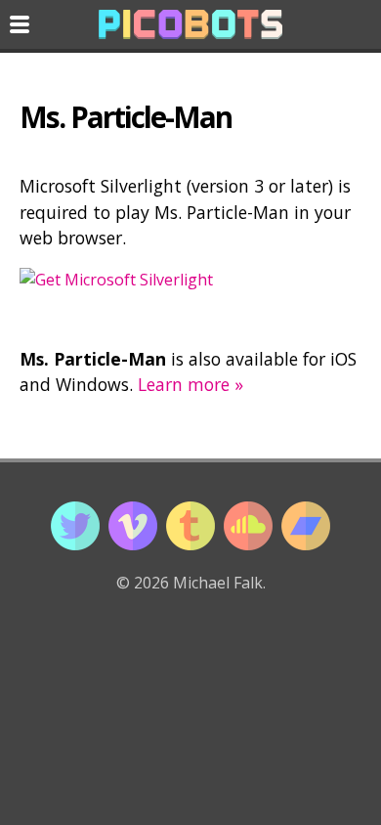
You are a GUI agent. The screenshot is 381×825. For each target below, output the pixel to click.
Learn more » (190, 384)
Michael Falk (218, 582)
